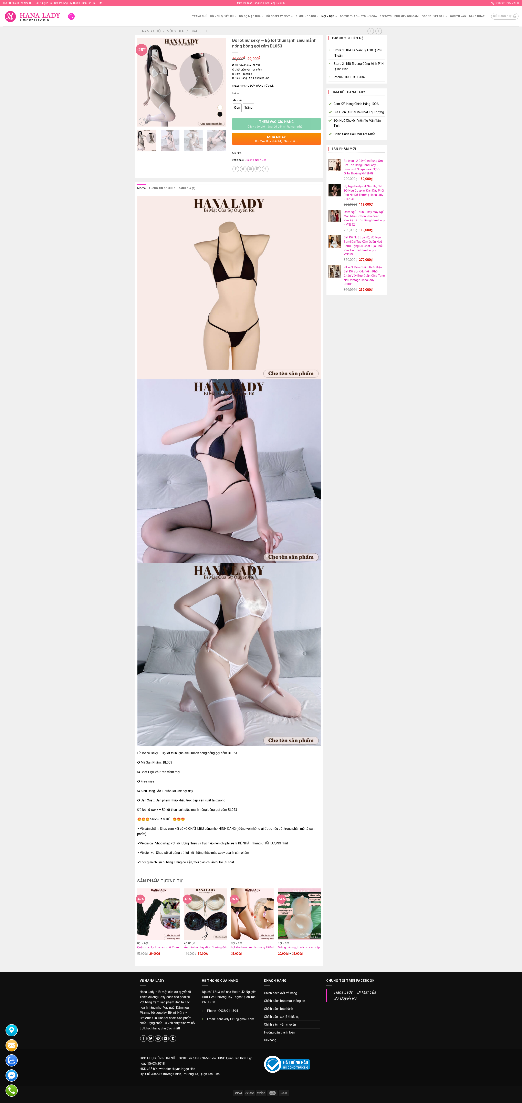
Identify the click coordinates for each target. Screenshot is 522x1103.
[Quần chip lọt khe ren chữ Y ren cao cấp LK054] (158, 914)
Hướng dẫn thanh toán (279, 1032)
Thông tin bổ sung (162, 188)
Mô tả (141, 188)
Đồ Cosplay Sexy (278, 16)
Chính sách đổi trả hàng (280, 993)
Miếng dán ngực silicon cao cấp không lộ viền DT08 (312, 947)
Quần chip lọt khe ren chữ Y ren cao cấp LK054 (168, 947)
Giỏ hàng (270, 1040)
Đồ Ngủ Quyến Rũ (222, 16)
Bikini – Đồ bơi (306, 16)
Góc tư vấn (458, 16)
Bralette (199, 31)
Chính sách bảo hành (278, 1009)
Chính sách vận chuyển (280, 1024)
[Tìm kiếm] (71, 16)
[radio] (237, 108)
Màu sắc (237, 100)
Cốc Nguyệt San (433, 16)
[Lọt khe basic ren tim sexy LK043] (252, 914)
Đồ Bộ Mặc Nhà (250, 16)
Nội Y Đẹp (327, 16)
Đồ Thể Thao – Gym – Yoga (358, 16)
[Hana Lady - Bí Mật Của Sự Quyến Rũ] (32, 16)
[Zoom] (143, 122)
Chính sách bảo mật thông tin (284, 1001)
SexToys (386, 16)
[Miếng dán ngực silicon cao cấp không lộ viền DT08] (299, 914)
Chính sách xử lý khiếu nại (282, 1017)
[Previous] (144, 82)
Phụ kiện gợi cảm (406, 16)
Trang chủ (199, 16)
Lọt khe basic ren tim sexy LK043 (252, 947)
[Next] (219, 82)
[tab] (141, 188)
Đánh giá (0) (187, 188)
